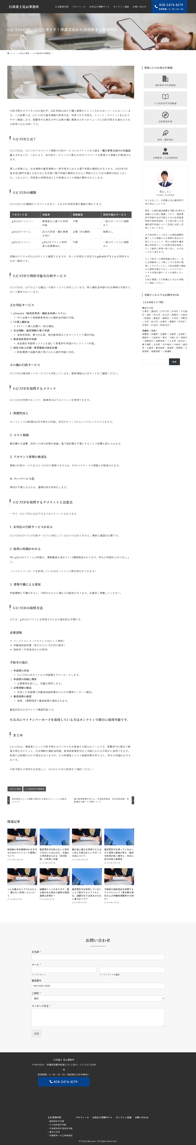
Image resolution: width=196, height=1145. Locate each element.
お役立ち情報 (15, 789)
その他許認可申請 (57, 1124)
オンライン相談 (124, 1117)
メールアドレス (38, 974)
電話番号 (36, 980)
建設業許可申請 (56, 1121)
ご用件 (36, 993)
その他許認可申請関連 (34, 789)
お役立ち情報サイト (102, 1117)
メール (36, 964)
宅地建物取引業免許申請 (61, 1128)
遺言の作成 (54, 1131)
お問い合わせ (142, 1117)
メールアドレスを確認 (109, 974)
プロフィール (82, 1117)
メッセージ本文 (41, 1006)
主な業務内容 (54, 1117)
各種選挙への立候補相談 (61, 1135)
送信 (36, 1033)
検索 (174, 361)
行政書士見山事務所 (24, 7)
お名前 (36, 952)
